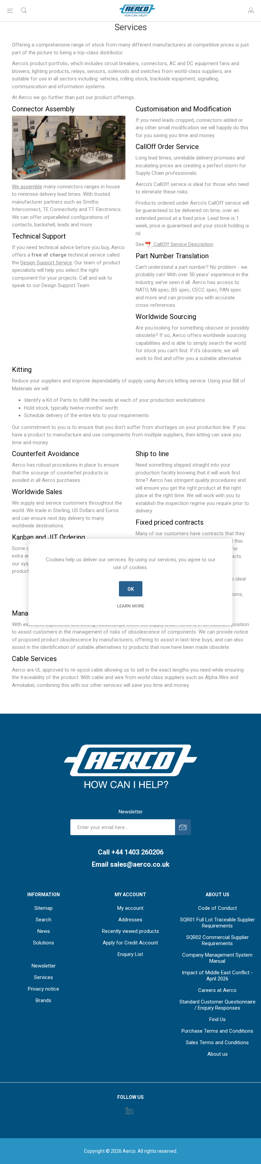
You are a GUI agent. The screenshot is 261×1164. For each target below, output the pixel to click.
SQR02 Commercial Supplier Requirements (217, 940)
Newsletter (44, 966)
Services (43, 977)
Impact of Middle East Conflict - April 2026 (217, 976)
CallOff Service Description (182, 244)
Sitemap (43, 908)
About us (217, 1054)
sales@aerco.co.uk (140, 864)
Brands (43, 1000)
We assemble (27, 187)
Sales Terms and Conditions (217, 1042)
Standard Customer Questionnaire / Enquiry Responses (217, 1005)
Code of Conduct (217, 908)
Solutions (43, 943)
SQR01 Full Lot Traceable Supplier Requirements (217, 923)
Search (43, 920)
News (43, 931)
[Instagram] (129, 1110)
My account (130, 908)
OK (130, 589)
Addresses (130, 920)
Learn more (130, 605)
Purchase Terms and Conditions (217, 1031)
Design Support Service (46, 263)
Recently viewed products (130, 931)
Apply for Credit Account (130, 943)
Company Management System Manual (217, 958)
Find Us (217, 1019)
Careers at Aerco (217, 990)
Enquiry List (130, 954)
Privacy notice (43, 989)
